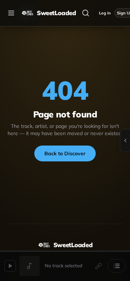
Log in (105, 12)
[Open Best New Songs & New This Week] (125, 140)
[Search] (85, 13)
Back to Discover (65, 153)
